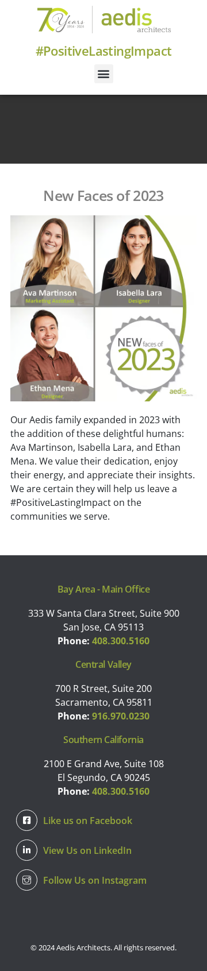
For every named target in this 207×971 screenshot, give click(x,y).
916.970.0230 (121, 716)
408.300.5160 (121, 641)
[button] (103, 73)
